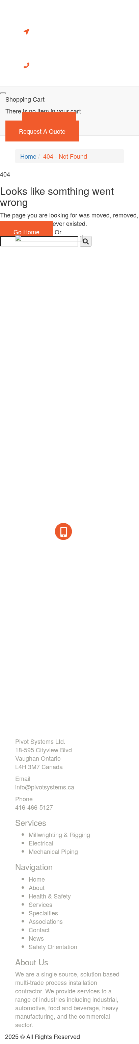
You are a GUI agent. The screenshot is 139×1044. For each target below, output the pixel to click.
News (36, 938)
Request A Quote (42, 131)
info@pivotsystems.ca (44, 786)
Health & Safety (50, 895)
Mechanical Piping (53, 851)
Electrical (41, 842)
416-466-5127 (34, 807)
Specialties (43, 912)
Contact (39, 929)
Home (28, 156)
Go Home (26, 231)
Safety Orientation (53, 946)
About (37, 887)
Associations (46, 921)
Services (40, 904)
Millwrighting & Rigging (59, 834)
